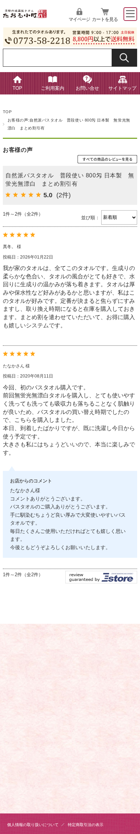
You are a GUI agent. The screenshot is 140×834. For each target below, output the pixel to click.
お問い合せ (87, 88)
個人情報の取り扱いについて (33, 824)
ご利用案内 (52, 88)
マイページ (79, 19)
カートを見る (105, 19)
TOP (17, 88)
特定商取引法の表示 (85, 824)
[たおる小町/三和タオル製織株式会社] (25, 15)
